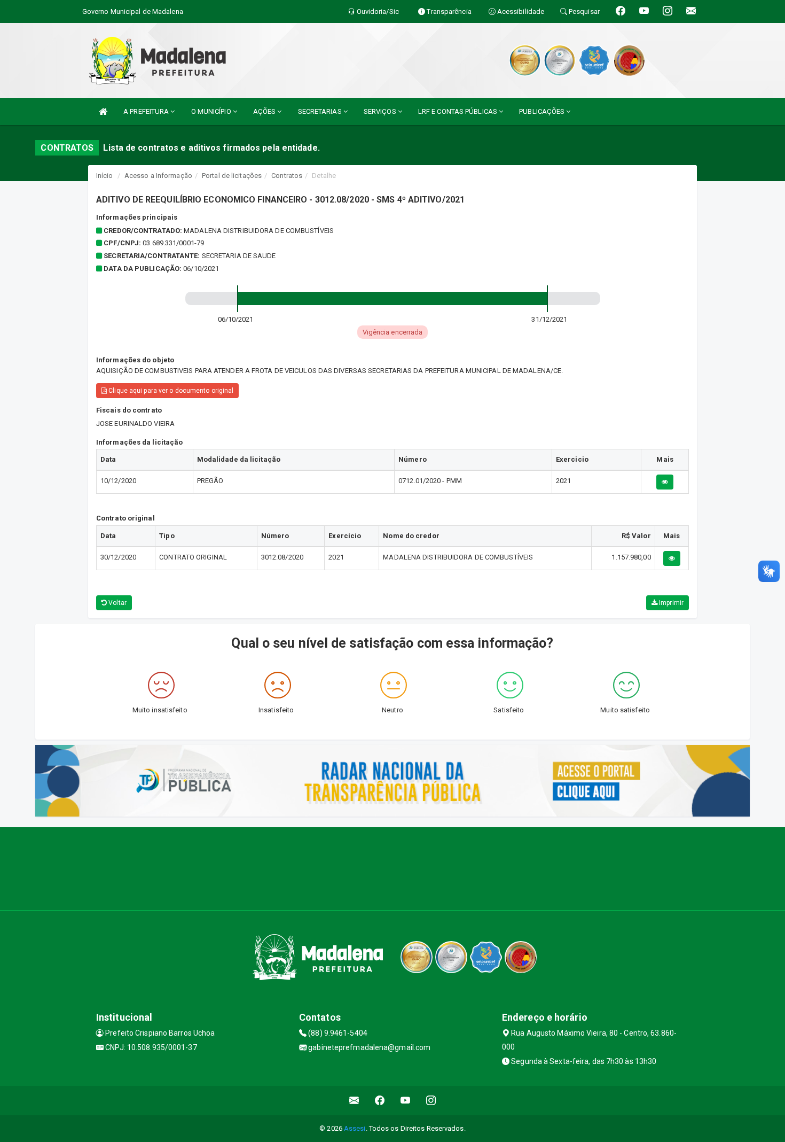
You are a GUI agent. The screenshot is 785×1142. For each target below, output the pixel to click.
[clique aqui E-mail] (354, 1100)
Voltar (117, 603)
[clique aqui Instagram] (431, 1100)
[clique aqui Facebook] (380, 1100)
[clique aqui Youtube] (405, 1100)
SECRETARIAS (320, 111)
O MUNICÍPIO (212, 111)
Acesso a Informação (158, 176)
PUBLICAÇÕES (542, 111)
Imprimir (670, 603)
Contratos (286, 176)
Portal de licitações (232, 176)
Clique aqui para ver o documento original (170, 390)
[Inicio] (103, 111)
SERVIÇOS (381, 111)
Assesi (355, 1128)
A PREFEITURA (146, 111)
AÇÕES (265, 111)
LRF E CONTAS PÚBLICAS (458, 111)
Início (104, 176)
